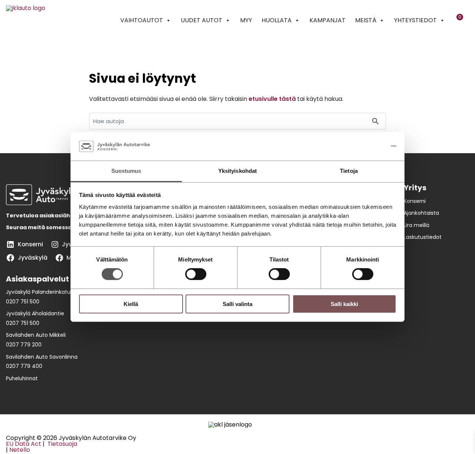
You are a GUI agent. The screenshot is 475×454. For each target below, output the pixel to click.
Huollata (277, 20)
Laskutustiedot (423, 237)
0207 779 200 (24, 344)
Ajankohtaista (421, 213)
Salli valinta (237, 304)
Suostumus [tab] (126, 171)
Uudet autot (201, 20)
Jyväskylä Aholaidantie (35, 313)
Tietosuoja (61, 444)
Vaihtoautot (141, 20)
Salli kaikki (344, 304)
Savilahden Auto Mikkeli (36, 335)
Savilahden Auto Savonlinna (42, 357)
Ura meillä (416, 225)
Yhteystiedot (415, 20)
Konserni (415, 201)
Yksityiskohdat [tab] (237, 171)
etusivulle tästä (272, 99)
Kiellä (131, 304)
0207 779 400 (24, 366)
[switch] (195, 274)
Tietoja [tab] (349, 171)
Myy (246, 20)
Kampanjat (327, 20)
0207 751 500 (22, 301)
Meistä (365, 20)
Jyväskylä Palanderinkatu (38, 292)
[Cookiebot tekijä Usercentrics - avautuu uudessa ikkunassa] (363, 146)
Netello (19, 449)
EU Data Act (23, 444)
